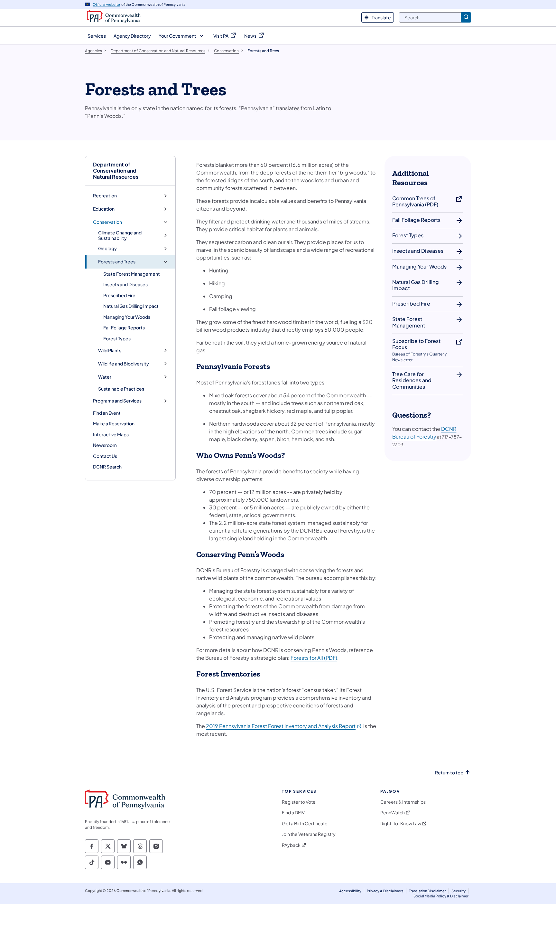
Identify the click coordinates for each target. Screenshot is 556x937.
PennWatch (392, 812)
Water (104, 377)
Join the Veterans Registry (309, 834)
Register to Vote (299, 802)
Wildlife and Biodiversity (123, 363)
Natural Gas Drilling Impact (131, 306)
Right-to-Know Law (400, 823)
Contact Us (105, 456)
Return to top (449, 772)
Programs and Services (117, 400)
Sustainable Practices (121, 389)
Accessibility (350, 891)
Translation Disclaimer (427, 891)
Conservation (107, 222)
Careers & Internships (403, 802)
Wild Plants (109, 350)
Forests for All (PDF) (314, 657)
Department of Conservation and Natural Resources (115, 170)
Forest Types (117, 338)
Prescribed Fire (119, 295)
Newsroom (105, 445)
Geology (107, 248)
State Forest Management (131, 274)
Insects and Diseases (125, 284)
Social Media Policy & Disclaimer (440, 896)
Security (458, 891)
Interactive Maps (111, 434)
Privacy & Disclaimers (385, 891)
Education (104, 209)
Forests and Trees (116, 261)
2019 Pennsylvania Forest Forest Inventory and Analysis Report (284, 726)
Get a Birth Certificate (305, 823)
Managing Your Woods (126, 317)
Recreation (105, 195)
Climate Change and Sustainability (120, 235)
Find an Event (107, 413)
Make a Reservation (113, 423)
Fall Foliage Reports (124, 327)
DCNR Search (107, 466)
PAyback (291, 845)
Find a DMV (293, 812)
